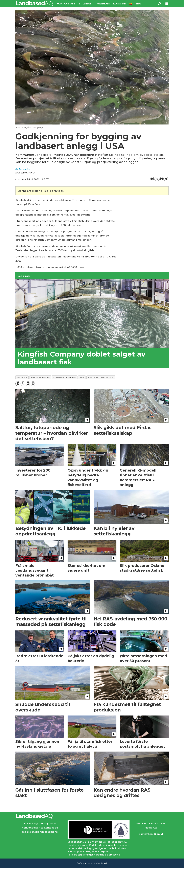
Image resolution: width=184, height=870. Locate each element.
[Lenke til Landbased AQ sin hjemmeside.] (92, 816)
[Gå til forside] (34, 3)
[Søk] (159, 3)
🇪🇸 (130, 3)
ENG (138, 3)
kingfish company (64, 377)
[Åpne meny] (167, 3)
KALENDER (103, 3)
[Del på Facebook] (152, 179)
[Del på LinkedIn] (161, 179)
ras (82, 377)
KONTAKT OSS (66, 3)
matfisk (22, 377)
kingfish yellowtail (101, 377)
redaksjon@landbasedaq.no (40, 831)
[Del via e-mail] (166, 179)
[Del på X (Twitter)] (157, 179)
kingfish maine (40, 377)
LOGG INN (119, 3)
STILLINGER (85, 3)
